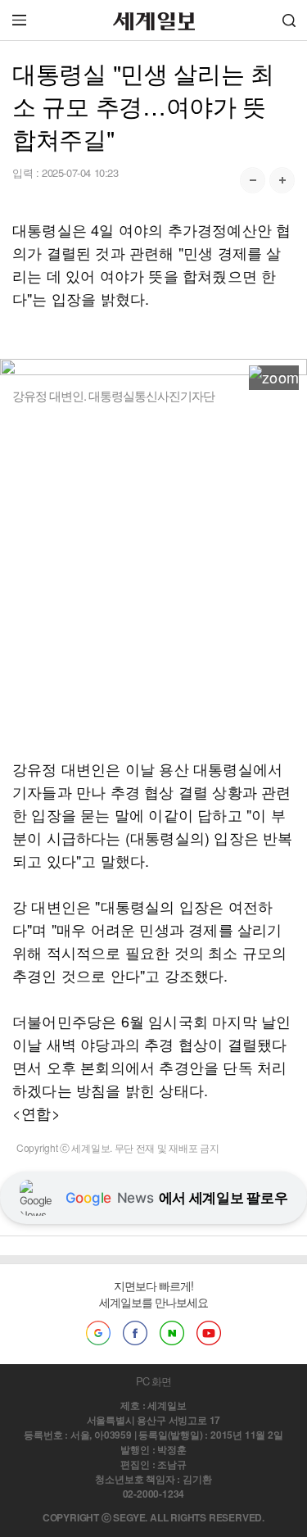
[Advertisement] (153, 580)
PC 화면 (153, 1381)
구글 (98, 1333)
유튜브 (208, 1333)
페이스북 (135, 1333)
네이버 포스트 (172, 1333)
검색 (289, 20)
